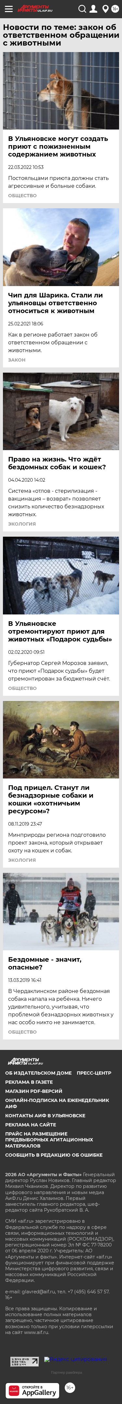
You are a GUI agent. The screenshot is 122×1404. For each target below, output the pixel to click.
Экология (22, 524)
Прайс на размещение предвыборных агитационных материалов (49, 1140)
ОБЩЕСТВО (22, 195)
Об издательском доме (38, 1073)
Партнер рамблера (66, 1372)
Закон (16, 360)
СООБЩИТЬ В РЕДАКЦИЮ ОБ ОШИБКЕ (53, 1155)
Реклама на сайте (30, 1125)
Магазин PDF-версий (33, 1091)
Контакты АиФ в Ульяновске (45, 1116)
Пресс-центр (94, 1073)
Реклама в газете (29, 1082)
